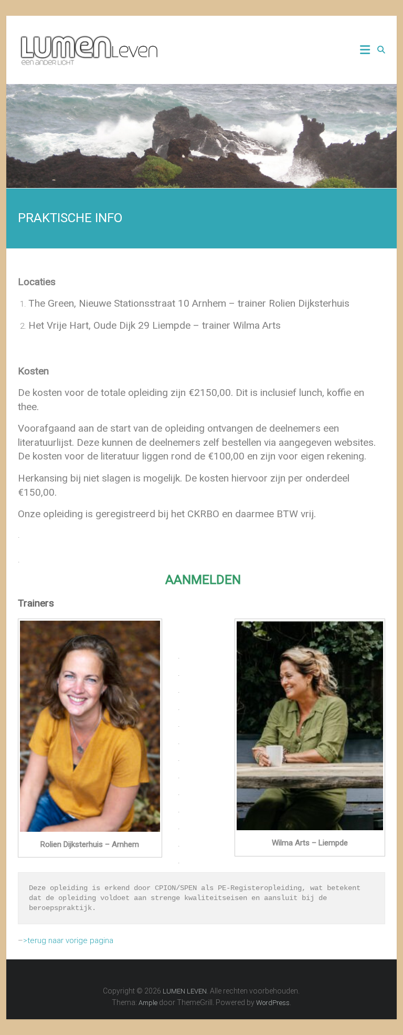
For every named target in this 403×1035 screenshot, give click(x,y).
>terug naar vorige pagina (68, 940)
